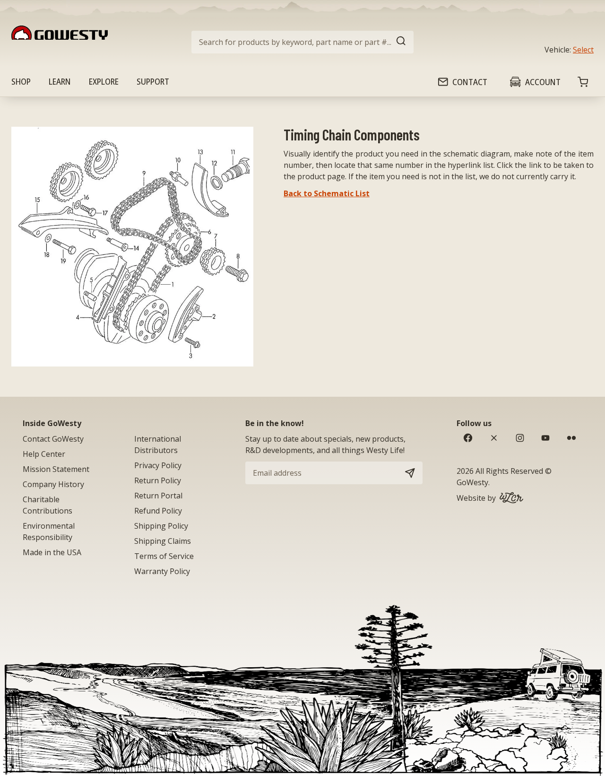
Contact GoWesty (53, 439)
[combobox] (302, 42)
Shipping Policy (161, 526)
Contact (469, 81)
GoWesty (472, 482)
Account (543, 81)
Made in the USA (52, 552)
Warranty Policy (162, 571)
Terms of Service (164, 556)
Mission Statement (56, 469)
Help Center (44, 454)
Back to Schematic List (327, 193)
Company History (53, 484)
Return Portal (158, 495)
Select (583, 49)
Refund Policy (158, 511)
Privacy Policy (158, 465)
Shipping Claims (162, 541)
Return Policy (157, 480)
